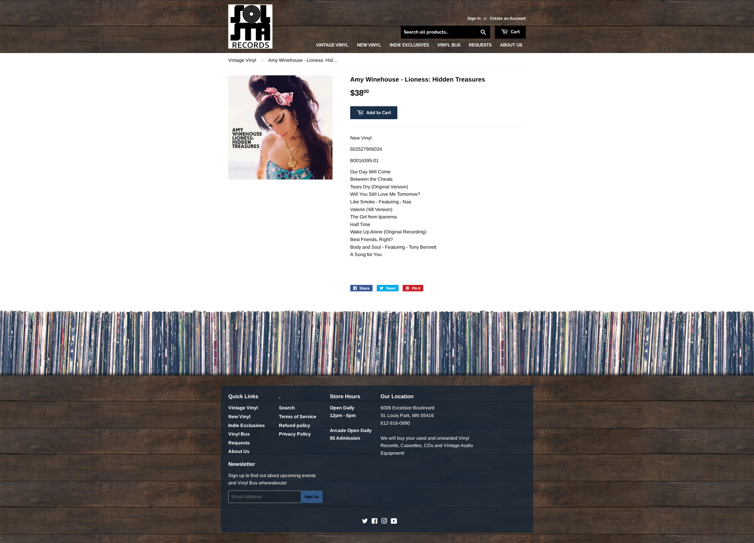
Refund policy (294, 425)
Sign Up (312, 496)
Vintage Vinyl (332, 45)
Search (287, 407)
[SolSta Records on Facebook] (374, 521)
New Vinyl (369, 45)
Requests (480, 45)
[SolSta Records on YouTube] (394, 521)
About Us (511, 45)
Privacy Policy (295, 433)
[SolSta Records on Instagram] (384, 521)
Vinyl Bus (448, 45)
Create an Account (508, 18)
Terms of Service (297, 416)
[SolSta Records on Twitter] (365, 521)
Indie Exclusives (409, 45)
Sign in (474, 18)
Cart (515, 31)
